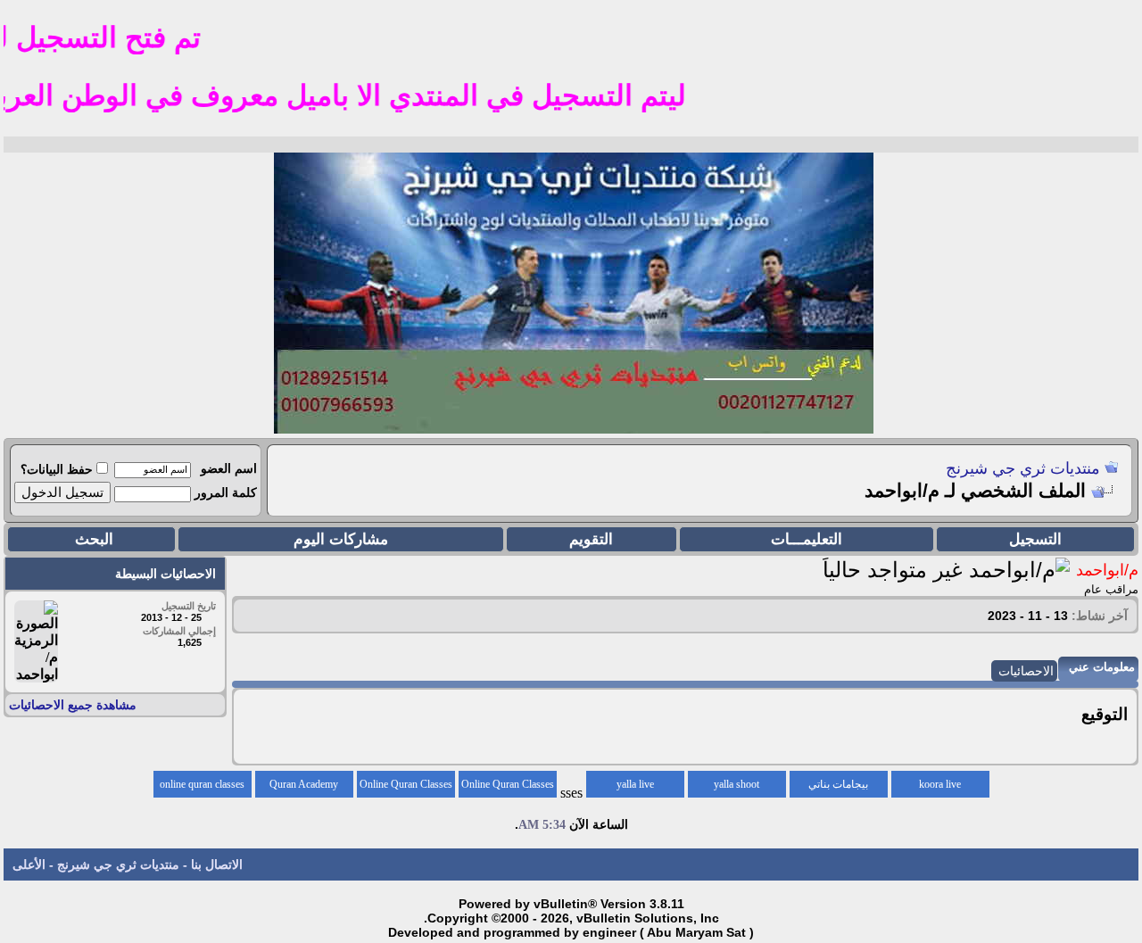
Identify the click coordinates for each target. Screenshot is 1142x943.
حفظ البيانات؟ (57, 469)
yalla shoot (736, 784)
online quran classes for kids (202, 788)
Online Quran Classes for (507, 788)
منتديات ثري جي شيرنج (1023, 468)
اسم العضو (229, 468)
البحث (94, 539)
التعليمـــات (806, 539)
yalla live (635, 784)
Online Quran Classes (406, 784)
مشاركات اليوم (341, 539)
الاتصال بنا (217, 864)
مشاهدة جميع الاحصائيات (73, 705)
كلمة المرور (225, 492)
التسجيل (1035, 539)
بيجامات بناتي (838, 784)
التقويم (591, 539)
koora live (940, 784)
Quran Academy (303, 784)
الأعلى (29, 864)
